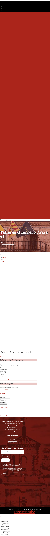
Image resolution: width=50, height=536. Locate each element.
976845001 (2, 376)
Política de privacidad (17, 456)
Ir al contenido (3, 514)
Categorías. (2, 400)
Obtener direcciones (4, 389)
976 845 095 (4, 1)
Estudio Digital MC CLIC (35, 509)
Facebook (4, 257)
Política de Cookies (12, 442)
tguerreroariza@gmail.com (5, 379)
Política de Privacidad (12, 441)
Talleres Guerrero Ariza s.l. (8, 244)
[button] (0, 516)
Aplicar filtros (2, 402)
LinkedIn (4, 261)
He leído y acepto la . (12, 456)
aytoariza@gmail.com (6, 3)
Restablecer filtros (3, 403)
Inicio (3, 242)
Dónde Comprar (3, 356)
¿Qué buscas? (2, 397)
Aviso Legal (12, 439)
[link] (12, 220)
